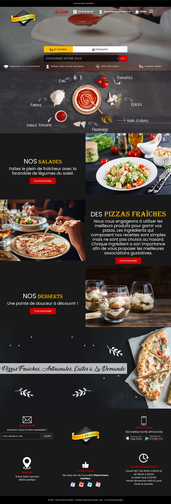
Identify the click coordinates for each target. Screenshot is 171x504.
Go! (123, 58)
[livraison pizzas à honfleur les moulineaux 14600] (85, 435)
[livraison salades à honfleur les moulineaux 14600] (128, 164)
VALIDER (47, 436)
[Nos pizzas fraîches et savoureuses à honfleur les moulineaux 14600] (97, 66)
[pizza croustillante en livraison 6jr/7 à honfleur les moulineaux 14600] (6, 66)
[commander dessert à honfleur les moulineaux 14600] (128, 296)
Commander (43, 181)
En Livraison (60, 49)
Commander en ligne (113, 500)
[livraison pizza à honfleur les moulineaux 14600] (23, 10)
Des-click (99, 500)
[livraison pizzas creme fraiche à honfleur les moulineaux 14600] (43, 230)
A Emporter (101, 49)
